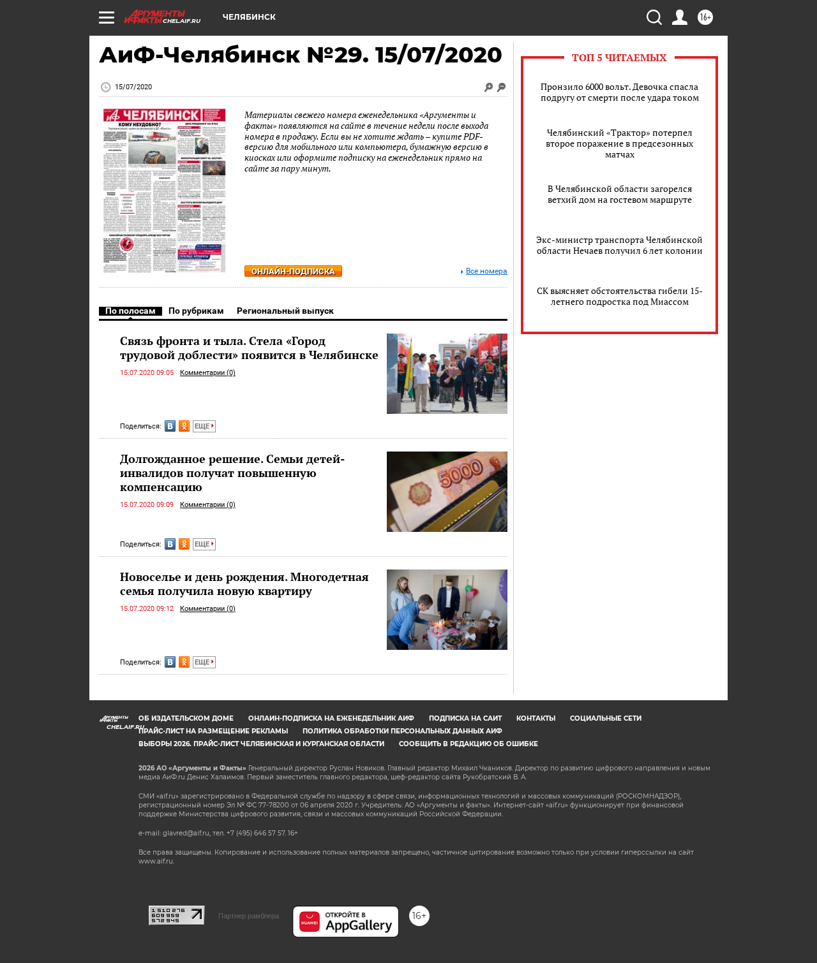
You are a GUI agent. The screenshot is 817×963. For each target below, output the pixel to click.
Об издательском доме (186, 718)
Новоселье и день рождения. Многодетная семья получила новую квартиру (244, 583)
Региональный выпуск (285, 310)
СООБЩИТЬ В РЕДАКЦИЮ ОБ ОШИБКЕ (468, 744)
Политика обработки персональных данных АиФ (402, 731)
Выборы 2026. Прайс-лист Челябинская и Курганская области (261, 744)
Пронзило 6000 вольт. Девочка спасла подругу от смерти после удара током (620, 92)
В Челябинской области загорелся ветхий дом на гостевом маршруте (620, 194)
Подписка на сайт (465, 718)
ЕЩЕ (203, 426)
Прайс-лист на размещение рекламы (213, 731)
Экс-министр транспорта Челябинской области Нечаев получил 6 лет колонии (619, 245)
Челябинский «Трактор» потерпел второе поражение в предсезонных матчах (619, 143)
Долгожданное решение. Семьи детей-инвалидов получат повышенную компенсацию (232, 472)
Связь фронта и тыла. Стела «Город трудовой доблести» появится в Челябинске (249, 347)
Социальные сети (605, 718)
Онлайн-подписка (293, 271)
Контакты (535, 718)
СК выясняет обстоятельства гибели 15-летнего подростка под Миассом (620, 296)
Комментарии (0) (208, 373)
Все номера (486, 271)
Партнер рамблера (248, 916)
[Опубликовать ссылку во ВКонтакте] (170, 426)
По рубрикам (196, 310)
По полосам (130, 310)
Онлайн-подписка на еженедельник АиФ (331, 718)
